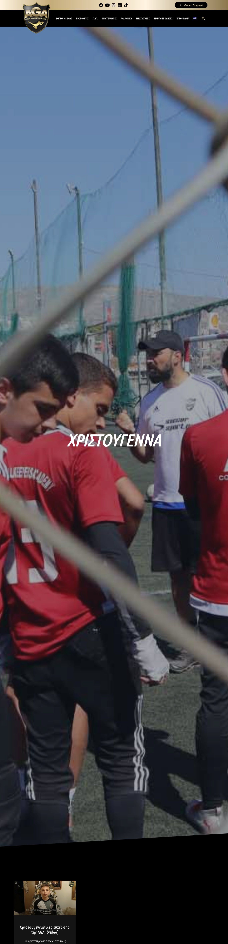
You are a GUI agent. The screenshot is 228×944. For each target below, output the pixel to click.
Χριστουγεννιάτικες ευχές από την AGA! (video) (45, 929)
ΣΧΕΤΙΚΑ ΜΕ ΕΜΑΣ (64, 18)
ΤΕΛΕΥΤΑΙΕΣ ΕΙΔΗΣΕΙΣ (163, 18)
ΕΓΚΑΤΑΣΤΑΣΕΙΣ (143, 18)
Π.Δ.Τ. (95, 18)
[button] (203, 18)
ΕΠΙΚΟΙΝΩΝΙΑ (183, 18)
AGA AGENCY (126, 18)
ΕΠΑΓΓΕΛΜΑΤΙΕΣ (109, 18)
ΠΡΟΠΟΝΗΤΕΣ (82, 18)
